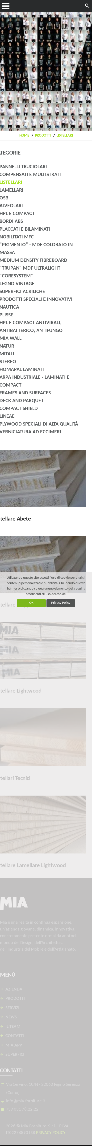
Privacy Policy (60, 603)
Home (24, 136)
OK (31, 603)
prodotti (43, 136)
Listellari (65, 136)
